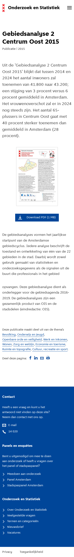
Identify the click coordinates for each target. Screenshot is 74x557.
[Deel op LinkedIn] (36, 358)
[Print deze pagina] (48, 358)
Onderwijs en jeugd (30, 334)
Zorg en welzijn (23, 344)
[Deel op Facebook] (30, 358)
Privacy (7, 552)
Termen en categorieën (23, 521)
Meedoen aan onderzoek (24, 474)
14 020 (13, 431)
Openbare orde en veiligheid (22, 339)
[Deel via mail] (42, 358)
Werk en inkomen (55, 339)
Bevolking (9, 334)
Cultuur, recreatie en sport (50, 349)
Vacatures (13, 532)
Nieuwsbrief (15, 527)
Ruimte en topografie (16, 349)
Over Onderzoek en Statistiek (27, 509)
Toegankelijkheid (31, 552)
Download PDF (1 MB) (41, 217)
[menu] (67, 8)
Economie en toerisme (50, 344)
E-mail (12, 425)
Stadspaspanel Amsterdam (25, 485)
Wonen (7, 344)
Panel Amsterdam (19, 479)
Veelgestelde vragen (21, 515)
